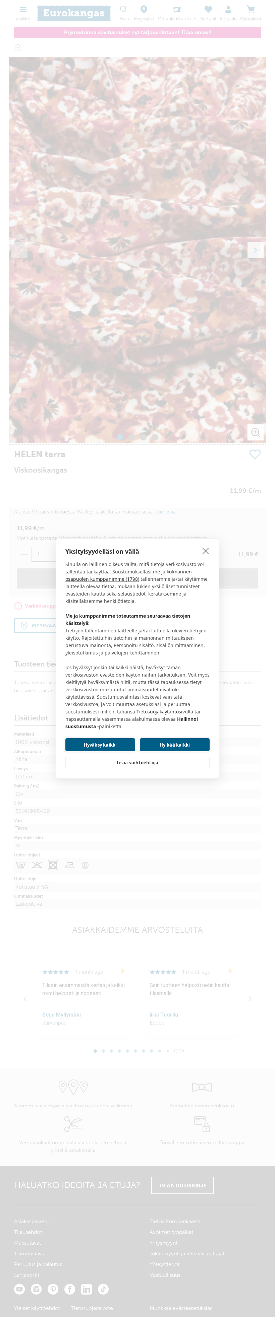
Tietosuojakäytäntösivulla (164, 711)
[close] (206, 550)
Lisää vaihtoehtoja (138, 763)
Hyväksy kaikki (100, 745)
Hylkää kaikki (175, 745)
